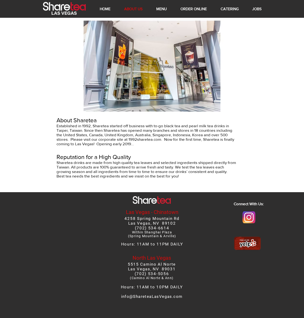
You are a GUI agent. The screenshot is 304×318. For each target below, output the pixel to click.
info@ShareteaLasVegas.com (152, 296)
